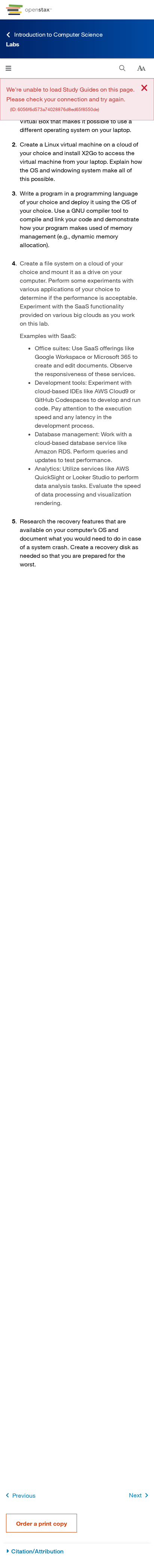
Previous (24, 1495)
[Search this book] (122, 68)
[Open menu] (8, 68)
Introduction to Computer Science (58, 34)
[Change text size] (141, 68)
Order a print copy (41, 1523)
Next (135, 1494)
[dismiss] (144, 88)
